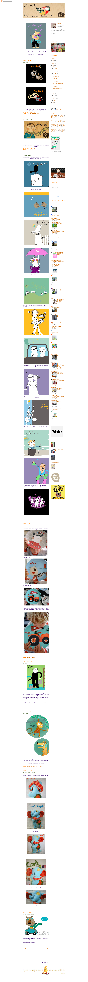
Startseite (36, 948)
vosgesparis (54, 248)
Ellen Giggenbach (55, 306)
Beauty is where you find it (57, 117)
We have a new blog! (60, 380)
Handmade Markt (53, 129)
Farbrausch (25, 663)
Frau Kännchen (39, 159)
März (54, 97)
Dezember (55, 66)
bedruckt (54, 126)
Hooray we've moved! (55, 351)
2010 (53, 104)
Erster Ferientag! (27, 22)
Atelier (52, 120)
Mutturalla (54, 412)
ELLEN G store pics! (60, 307)
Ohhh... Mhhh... (55, 235)
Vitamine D (59, 335)
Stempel (59, 126)
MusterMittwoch (61, 130)
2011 (53, 102)
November (55, 68)
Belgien (62, 124)
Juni (54, 92)
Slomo (53, 298)
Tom (51, 131)
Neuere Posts (25, 948)
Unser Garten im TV (55, 265)
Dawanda (40, 908)
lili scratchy (54, 334)
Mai (54, 93)
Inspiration (53, 121)
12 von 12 (29, 519)
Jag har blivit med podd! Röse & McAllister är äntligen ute (57, 285)
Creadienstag (53, 125)
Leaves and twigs (55, 379)
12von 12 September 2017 (59, 464)
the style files (54, 230)
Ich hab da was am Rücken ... (60, 316)
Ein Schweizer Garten (56, 264)
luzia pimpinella (55, 419)
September (55, 71)
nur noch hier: (54, 327)
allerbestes (54, 314)
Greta (54, 123)
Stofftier (46, 908)
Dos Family (54, 284)
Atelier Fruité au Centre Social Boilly (58, 261)
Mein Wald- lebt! (57, 442)
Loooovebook (31, 145)
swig (53, 240)
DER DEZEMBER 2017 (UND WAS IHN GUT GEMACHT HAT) (60, 301)
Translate (59, 109)
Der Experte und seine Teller (29, 525)
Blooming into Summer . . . (59, 344)
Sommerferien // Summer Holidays (60, 373)
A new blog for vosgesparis (56, 249)
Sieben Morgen (55, 371)
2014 (53, 62)
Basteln (64, 125)
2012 (53, 65)
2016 (53, 58)
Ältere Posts (47, 948)
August (54, 73)
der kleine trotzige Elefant (29, 772)
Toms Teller (25, 713)
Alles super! (25, 62)
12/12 (58, 241)
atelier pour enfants (56, 222)
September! (59, 276)
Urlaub (58, 124)
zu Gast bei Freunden (61, 129)
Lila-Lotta (54, 362)
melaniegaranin (55, 214)
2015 (53, 60)
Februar (54, 98)
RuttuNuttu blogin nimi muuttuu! (60, 413)
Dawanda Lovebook (27, 119)
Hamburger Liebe (55, 288)
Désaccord (54, 387)
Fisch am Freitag (54, 119)
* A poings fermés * (55, 409)
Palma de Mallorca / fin (56, 219)
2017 (53, 57)
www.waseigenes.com (56, 202)
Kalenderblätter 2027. (55, 215)
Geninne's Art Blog (55, 276)
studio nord (54, 354)
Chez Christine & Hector (56, 408)
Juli (54, 75)
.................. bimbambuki (56, 206)
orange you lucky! (55, 342)
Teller (37, 113)
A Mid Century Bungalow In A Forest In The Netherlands (58, 232)
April (54, 95)
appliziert (30, 908)
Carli (28, 657)
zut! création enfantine (56, 260)
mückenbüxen (59, 269)
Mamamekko (54, 400)
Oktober (54, 70)
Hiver (58, 355)
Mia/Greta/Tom (59, 121)
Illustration (31, 113)
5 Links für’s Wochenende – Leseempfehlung (56, 332)
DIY (64, 121)
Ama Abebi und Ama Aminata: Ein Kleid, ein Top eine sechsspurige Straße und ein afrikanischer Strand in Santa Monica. (58, 292)
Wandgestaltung (40, 707)
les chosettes (54, 218)
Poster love (59, 401)
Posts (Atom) (29, 951)
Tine (59, 23)
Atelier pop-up (59, 223)
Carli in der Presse (54, 130)
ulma (53, 268)
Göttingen (53, 124)
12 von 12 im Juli (27, 155)
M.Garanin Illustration (56, 326)
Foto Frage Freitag (60, 123)
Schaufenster (56, 455)
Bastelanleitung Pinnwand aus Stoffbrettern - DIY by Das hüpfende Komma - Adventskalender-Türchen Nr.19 (60, 366)
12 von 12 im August (60, 207)
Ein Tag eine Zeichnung (28, 914)
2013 (53, 63)
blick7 (53, 330)
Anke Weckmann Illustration (57, 252)
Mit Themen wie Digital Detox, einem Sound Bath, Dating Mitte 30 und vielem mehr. (58, 237)
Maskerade (54, 323)
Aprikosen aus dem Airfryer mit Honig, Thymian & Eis (57, 203)
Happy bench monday (57, 131)
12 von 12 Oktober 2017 (54, 462)
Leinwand (60, 120)
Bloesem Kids (54, 350)
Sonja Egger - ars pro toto (57, 322)
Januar (54, 100)
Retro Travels (54, 395)
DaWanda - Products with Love (60, 196)
